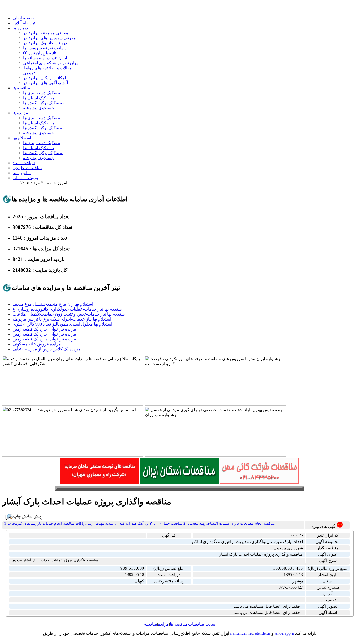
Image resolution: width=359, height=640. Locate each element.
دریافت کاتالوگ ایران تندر (45, 43)
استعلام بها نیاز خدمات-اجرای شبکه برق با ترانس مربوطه (62, 319)
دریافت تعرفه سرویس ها (44, 48)
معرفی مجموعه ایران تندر (45, 33)
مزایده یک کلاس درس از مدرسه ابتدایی (46, 349)
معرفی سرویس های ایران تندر (49, 38)
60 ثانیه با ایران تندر (39, 53)
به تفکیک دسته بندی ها (42, 93)
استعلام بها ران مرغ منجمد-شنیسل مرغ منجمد (53, 304)
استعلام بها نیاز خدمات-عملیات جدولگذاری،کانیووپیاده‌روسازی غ (68, 309)
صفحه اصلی (23, 18)
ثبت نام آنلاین (24, 23)
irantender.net (241, 633)
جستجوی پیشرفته (38, 108)
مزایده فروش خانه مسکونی (37, 344)
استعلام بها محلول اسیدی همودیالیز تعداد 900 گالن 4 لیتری (62, 324)
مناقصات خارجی (27, 168)
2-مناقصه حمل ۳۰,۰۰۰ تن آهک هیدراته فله (151, 523)
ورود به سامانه (25, 178)
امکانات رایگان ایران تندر (44, 78)
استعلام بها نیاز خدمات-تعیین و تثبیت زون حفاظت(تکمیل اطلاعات (69, 314)
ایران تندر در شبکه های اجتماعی (51, 63)
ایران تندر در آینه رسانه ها (45, 58)
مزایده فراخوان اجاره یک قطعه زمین (44, 329)
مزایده (163, 624)
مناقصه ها (21, 88)
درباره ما (20, 28)
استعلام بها (22, 138)
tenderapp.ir (284, 633)
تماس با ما (22, 173)
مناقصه (150, 624)
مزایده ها (20, 113)
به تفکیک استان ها (38, 98)
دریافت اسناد (24, 163)
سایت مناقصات (201, 624)
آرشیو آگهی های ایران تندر (45, 83)
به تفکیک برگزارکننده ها (43, 103)
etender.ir (262, 633)
